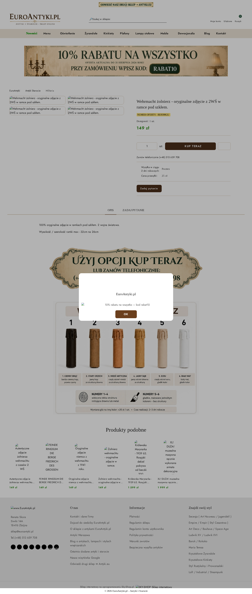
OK (126, 314)
